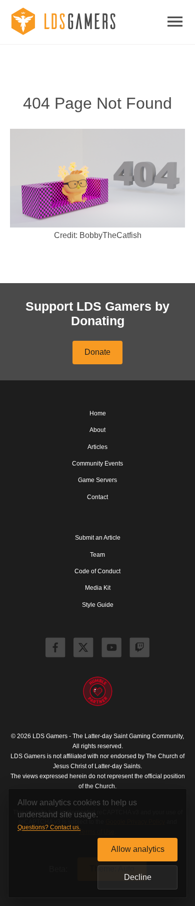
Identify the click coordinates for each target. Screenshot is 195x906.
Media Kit (97, 587)
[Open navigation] (175, 22)
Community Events (97, 463)
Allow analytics (137, 849)
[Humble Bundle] (97, 692)
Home (98, 413)
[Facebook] (56, 648)
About (98, 429)
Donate (97, 352)
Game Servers (97, 480)
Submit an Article (97, 537)
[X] (84, 648)
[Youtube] (112, 648)
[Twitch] (140, 648)
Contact (97, 497)
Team (97, 554)
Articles (98, 446)
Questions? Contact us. (49, 827)
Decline (138, 877)
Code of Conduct (97, 571)
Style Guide (98, 604)
